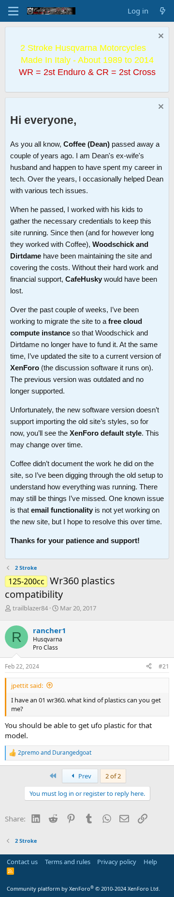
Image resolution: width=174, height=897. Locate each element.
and (54, 753)
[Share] (149, 666)
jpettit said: (27, 685)
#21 (164, 666)
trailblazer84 (30, 608)
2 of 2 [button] (113, 776)
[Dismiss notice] (160, 37)
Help (150, 861)
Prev (84, 776)
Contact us (22, 861)
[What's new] (162, 11)
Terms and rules (67, 861)
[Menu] (13, 11)
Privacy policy (116, 861)
